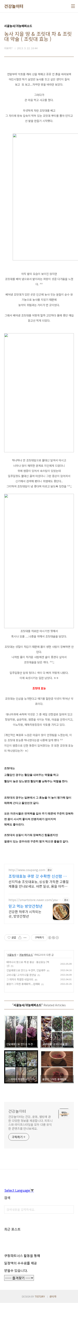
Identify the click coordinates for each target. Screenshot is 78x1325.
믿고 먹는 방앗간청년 (25, 906)
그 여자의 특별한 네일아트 (19, 979)
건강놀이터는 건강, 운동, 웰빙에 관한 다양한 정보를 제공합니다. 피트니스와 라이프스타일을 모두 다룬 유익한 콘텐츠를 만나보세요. (30, 1122)
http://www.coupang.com (27, 870)
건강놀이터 (14, 6)
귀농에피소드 (26, 954)
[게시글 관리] (25, 938)
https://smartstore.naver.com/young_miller (35, 900)
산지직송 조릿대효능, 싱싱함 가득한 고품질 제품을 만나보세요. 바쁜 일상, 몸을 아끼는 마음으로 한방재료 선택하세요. (39, 883)
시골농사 (11, 954)
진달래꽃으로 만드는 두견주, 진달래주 (26, 970)
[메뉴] (73, 6)
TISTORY (40, 1296)
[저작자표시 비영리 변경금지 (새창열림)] (53, 937)
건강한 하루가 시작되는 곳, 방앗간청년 (25, 913)
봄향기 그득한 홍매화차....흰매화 (23, 984)
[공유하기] (19, 938)
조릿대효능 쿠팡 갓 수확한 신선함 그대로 (38, 876)
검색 (70, 1209)
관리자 (53, 1296)
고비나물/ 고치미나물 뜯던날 (21, 974)
